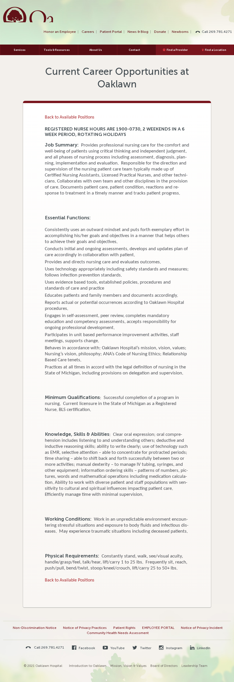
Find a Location (215, 49)
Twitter (145, 648)
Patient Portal (111, 32)
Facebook (86, 648)
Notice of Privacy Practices (85, 628)
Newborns (180, 32)
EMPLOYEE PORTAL (158, 628)
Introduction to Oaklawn (87, 666)
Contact (134, 49)
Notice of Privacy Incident (202, 628)
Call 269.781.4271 (217, 32)
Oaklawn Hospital (28, 14)
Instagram (173, 648)
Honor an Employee (60, 32)
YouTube (117, 648)
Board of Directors (163, 666)
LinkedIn (203, 648)
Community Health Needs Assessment (118, 633)
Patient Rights (124, 628)
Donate (160, 32)
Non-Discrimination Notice (35, 628)
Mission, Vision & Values (128, 666)
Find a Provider (177, 49)
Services (19, 49)
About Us (95, 49)
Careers (88, 32)
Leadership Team (194, 666)
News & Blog (138, 32)
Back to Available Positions (69, 117)
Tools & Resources (57, 49)
